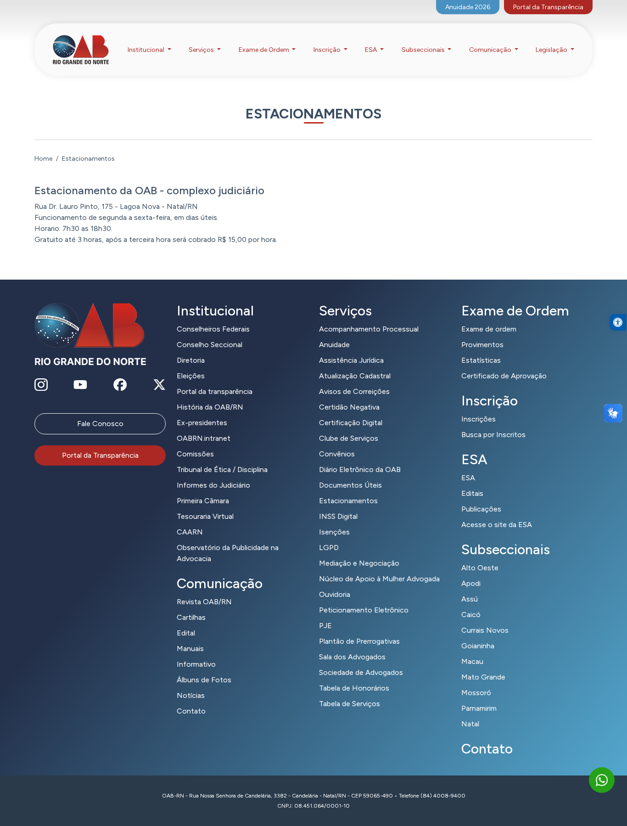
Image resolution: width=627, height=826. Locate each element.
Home (43, 159)
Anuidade (334, 344)
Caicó (471, 614)
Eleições (191, 375)
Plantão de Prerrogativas (359, 641)
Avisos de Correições (354, 391)
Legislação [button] (552, 50)
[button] (618, 322)
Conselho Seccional (209, 344)
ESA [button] (371, 50)
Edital (186, 633)
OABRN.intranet (203, 438)
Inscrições (478, 419)
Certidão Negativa (349, 407)
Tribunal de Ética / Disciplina (222, 469)
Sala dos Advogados (352, 656)
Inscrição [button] (328, 50)
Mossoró (476, 692)
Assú (469, 599)
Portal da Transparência (548, 7)
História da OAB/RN (210, 407)
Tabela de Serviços (349, 703)
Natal (470, 723)
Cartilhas (191, 617)
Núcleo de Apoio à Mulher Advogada (379, 578)
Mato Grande (483, 677)
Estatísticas (481, 360)
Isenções (334, 532)
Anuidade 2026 (467, 7)
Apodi (471, 583)
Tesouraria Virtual (205, 516)
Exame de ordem (488, 329)
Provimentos (482, 344)
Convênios (337, 454)
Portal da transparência (214, 391)
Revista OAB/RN (204, 601)
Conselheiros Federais (213, 329)
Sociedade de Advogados (361, 672)
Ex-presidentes (202, 422)
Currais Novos (485, 630)
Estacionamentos (348, 500)
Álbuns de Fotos (204, 679)
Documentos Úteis (350, 485)
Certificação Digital (350, 422)
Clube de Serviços (348, 438)
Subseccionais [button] (424, 50)
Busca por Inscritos (493, 434)
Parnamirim (479, 708)
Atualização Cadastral (355, 375)
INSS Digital (338, 516)
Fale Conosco (100, 423)
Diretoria (191, 360)
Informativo (196, 664)
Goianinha (477, 645)
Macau (472, 661)
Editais (472, 493)
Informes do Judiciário (213, 485)
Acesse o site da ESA (496, 524)
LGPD (329, 547)
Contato (191, 711)
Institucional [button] (147, 50)
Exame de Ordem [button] (265, 50)
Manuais (190, 648)
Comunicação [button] (491, 50)
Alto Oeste (479, 567)
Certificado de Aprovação (504, 375)
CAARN (190, 532)
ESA (468, 477)
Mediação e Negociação (359, 563)
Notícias (191, 695)
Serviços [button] (202, 50)
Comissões (195, 454)
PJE (325, 625)
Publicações (481, 509)
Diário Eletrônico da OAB (360, 469)
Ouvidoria (334, 594)
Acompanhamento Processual (369, 329)
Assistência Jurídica (351, 360)
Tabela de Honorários (354, 688)
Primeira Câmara (203, 500)
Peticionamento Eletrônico (364, 610)
